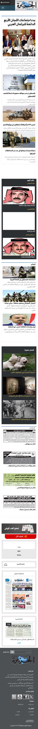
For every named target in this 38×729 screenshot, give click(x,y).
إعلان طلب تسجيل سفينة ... (26, 509)
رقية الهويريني (31, 209)
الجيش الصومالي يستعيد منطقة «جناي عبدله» (19, 303)
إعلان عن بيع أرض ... (29, 444)
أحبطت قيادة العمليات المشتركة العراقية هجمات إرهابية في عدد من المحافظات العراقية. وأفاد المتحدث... (20, 159)
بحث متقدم (6, 652)
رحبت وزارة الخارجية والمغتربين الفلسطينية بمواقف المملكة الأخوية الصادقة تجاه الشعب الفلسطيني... (21, 102)
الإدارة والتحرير (30, 711)
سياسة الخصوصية (30, 721)
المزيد (19, 643)
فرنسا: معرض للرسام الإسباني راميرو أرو (22, 396)
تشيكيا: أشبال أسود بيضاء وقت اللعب (23, 372)
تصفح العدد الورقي (19, 573)
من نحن (30, 671)
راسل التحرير (20, 564)
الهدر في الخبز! (31, 231)
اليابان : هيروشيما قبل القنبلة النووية (23, 419)
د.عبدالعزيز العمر (30, 235)
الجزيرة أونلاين (30, 704)
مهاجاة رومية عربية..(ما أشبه (27, 205)
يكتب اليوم (30, 180)
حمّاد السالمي (31, 183)
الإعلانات (18, 711)
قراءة (19, 547)
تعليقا (19, 551)
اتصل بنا (31, 708)
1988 (8, 624)
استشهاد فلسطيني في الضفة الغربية (22, 280)
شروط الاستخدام (30, 720)
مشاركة (19, 555)
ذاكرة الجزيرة (19, 619)
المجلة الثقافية (20, 704)
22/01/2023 (6, 2)
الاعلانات (32, 428)
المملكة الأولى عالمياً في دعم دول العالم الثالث (22, 639)
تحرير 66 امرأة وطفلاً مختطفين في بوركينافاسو (19, 125)
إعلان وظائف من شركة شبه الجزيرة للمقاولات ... (21, 466)
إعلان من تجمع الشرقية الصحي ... (25, 487)
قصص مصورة (29, 350)
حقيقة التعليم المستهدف (28, 257)
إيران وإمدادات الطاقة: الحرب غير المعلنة (21, 327)
